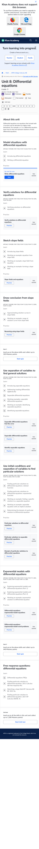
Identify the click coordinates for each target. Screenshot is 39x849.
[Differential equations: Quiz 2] (5, 109)
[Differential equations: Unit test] (8, 109)
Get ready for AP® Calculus (30, 76)
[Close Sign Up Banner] (35, 47)
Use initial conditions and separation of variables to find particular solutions (19, 469)
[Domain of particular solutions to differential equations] (31, 106)
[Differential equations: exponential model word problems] (3, 109)
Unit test (5, 712)
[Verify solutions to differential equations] (5, 106)
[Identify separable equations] (22, 106)
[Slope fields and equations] (8, 106)
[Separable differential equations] (19, 106)
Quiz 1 (5, 349)
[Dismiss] (35, 1)
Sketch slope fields (13, 240)
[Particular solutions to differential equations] (25, 106)
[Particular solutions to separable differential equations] (28, 106)
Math (7, 73)
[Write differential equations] (3, 106)
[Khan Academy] (9, 40)
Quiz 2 (5, 644)
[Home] (2, 73)
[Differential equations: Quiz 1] (14, 106)
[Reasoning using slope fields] (11, 106)
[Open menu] (36, 40)
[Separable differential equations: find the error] (17, 106)
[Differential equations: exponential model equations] (33, 106)
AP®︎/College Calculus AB (19, 73)
